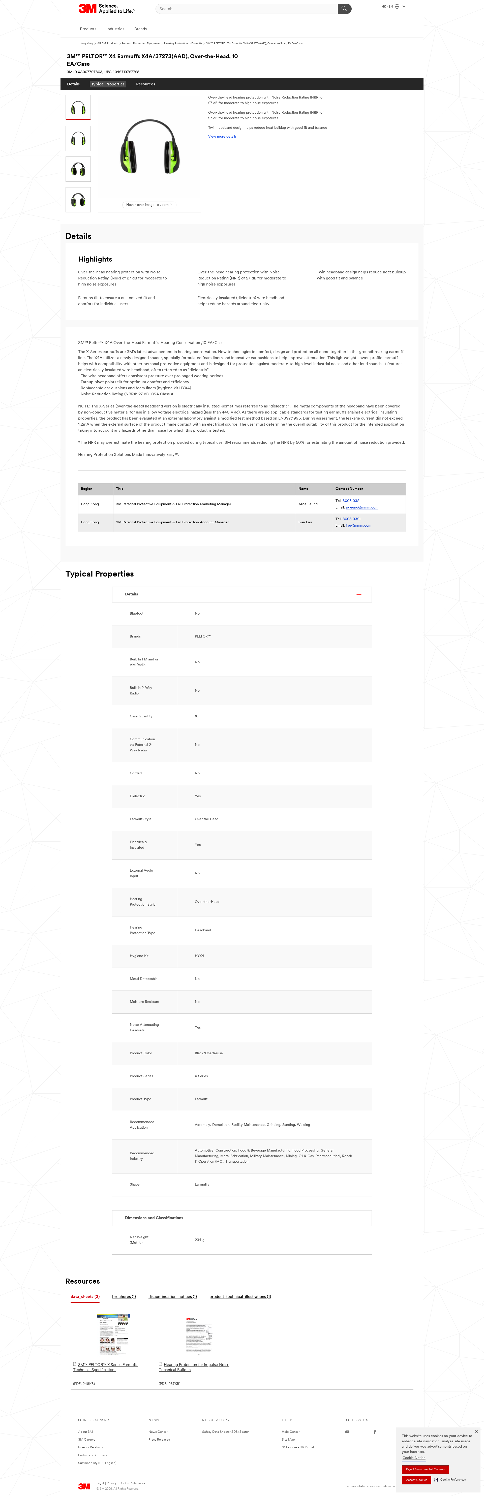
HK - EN (388, 6)
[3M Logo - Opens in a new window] (107, 9)
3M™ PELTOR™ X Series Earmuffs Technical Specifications (105, 1367)
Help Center (290, 1432)
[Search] (345, 9)
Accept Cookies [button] (416, 1480)
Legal (100, 1483)
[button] (450, 1480)
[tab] (85, 1297)
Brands (140, 29)
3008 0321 (351, 501)
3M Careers (86, 1439)
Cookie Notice (414, 1458)
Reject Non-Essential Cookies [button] (425, 1469)
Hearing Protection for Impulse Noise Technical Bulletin (194, 1367)
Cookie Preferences (132, 1483)
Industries (115, 29)
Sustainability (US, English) (97, 1463)
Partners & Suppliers (92, 1455)
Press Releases (159, 1439)
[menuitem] (73, 84)
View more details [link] (222, 137)
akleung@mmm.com (362, 508)
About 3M (85, 1432)
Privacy (111, 1483)
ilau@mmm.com (358, 526)
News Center (157, 1432)
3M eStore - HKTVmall (298, 1447)
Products (88, 29)
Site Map (288, 1439)
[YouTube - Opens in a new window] (347, 1432)
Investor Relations (90, 1447)
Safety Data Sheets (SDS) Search (226, 1432)
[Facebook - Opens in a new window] (375, 1432)
